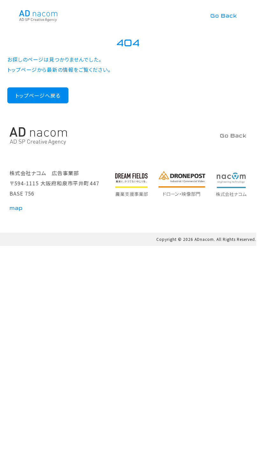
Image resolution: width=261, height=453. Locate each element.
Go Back (223, 16)
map (16, 208)
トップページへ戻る (37, 95)
